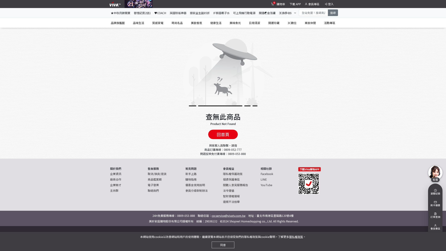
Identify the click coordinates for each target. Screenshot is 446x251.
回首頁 (223, 134)
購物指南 (191, 179)
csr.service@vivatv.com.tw (228, 216)
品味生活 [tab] (138, 23)
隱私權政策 (296, 237)
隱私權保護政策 (233, 174)
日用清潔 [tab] (254, 23)
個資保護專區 (231, 179)
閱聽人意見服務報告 (235, 185)
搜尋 (333, 13)
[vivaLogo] (115, 4)
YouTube (266, 185)
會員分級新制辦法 (196, 190)
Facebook (267, 174)
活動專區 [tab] (329, 23)
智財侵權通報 (231, 196)
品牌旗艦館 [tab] (118, 23)
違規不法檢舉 (231, 202)
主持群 (114, 190)
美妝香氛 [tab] (196, 23)
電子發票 (153, 185)
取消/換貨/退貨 (157, 174)
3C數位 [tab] (292, 23)
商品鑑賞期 (155, 179)
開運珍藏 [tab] (273, 23)
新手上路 (191, 174)
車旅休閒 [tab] (310, 23)
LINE (264, 179)
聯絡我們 (153, 190)
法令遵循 (228, 190)
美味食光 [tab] (235, 23)
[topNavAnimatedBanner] (139, 4)
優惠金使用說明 (195, 185)
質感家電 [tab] (157, 23)
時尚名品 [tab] (177, 23)
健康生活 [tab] (215, 23)
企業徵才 (115, 185)
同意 (223, 245)
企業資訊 (115, 174)
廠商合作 (115, 179)
